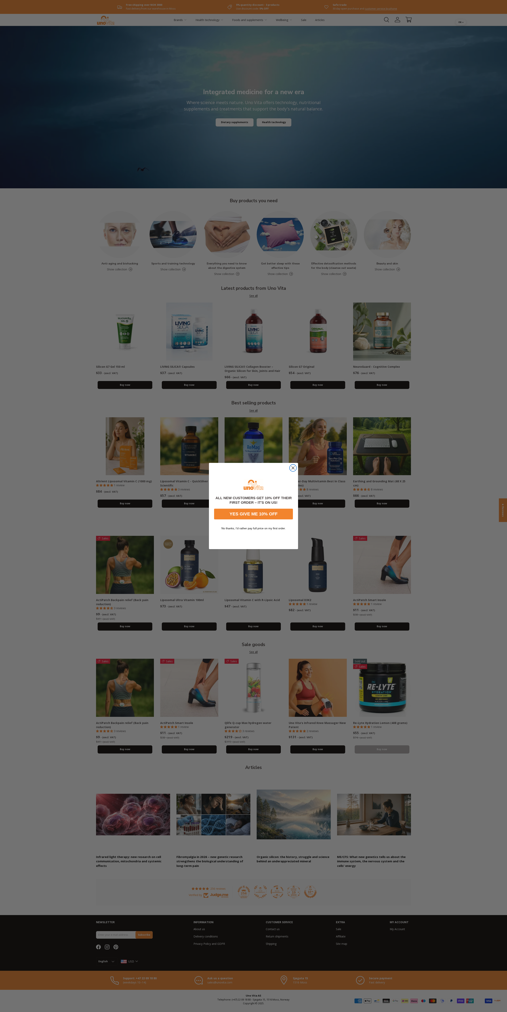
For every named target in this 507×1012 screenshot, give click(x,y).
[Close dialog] (293, 467)
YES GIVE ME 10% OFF (253, 513)
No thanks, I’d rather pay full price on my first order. (253, 528)
